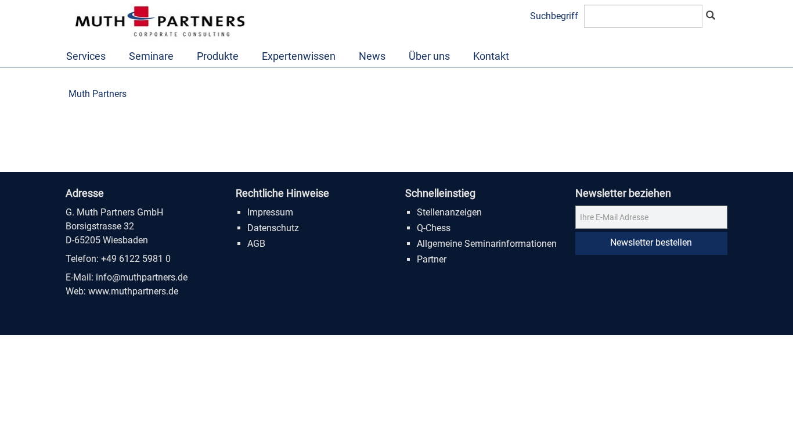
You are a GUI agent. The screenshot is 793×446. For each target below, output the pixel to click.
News (372, 56)
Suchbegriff (554, 15)
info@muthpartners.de (142, 277)
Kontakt (491, 56)
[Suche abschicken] (710, 16)
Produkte (218, 56)
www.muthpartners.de (133, 291)
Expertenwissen (299, 56)
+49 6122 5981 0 (136, 258)
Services (86, 56)
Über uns (429, 56)
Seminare (151, 56)
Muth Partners (98, 93)
